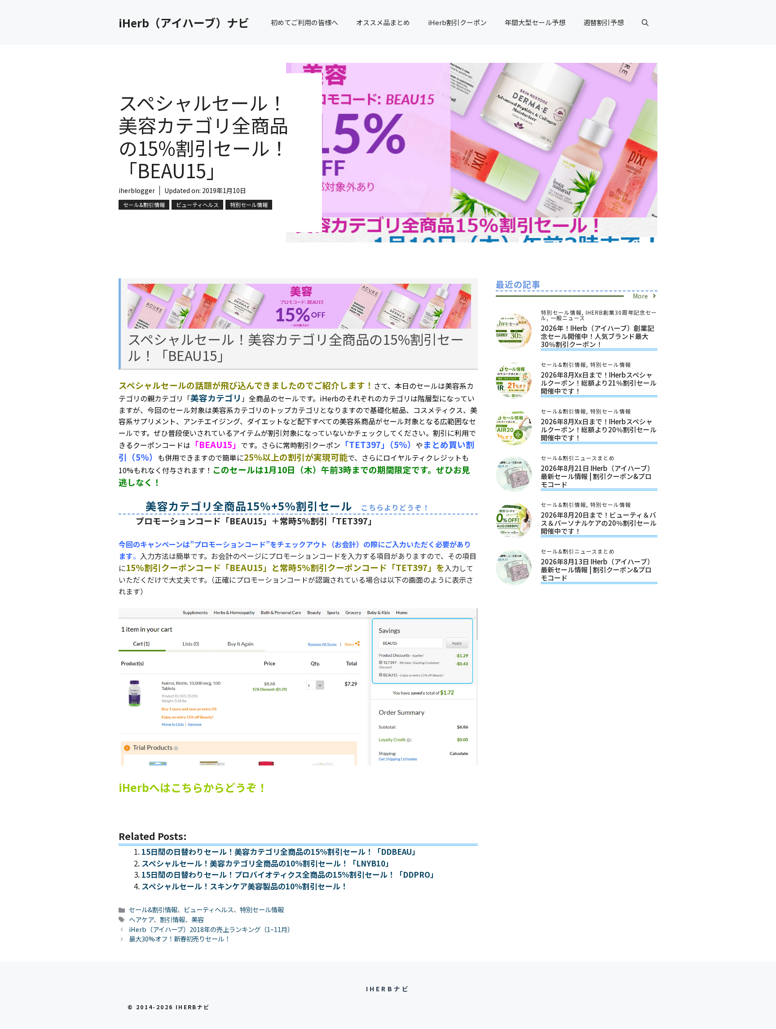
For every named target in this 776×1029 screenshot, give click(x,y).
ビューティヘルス (197, 204)
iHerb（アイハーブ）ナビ (184, 22)
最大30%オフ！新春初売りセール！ (179, 938)
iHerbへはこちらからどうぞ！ (193, 787)
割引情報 (172, 919)
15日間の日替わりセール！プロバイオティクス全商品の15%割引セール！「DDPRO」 (289, 874)
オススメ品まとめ (383, 22)
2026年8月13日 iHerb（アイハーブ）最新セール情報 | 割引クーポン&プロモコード (597, 569)
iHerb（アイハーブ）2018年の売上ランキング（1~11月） (211, 929)
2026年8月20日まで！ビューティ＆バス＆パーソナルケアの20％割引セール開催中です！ (599, 523)
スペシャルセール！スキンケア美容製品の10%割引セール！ (244, 886)
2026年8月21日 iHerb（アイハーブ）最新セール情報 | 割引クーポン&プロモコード (597, 476)
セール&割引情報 (144, 204)
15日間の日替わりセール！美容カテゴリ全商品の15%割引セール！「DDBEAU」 (280, 851)
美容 (197, 919)
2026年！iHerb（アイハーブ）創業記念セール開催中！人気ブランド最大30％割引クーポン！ (597, 336)
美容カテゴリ (216, 397)
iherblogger (137, 190)
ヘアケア (141, 919)
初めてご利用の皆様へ (304, 22)
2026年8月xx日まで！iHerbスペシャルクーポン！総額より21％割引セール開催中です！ (599, 383)
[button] (645, 22)
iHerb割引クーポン (457, 22)
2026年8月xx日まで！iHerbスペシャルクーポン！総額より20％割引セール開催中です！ (599, 429)
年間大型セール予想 (535, 22)
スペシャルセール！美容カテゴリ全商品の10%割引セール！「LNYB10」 (267, 863)
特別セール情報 (249, 204)
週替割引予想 (603, 22)
